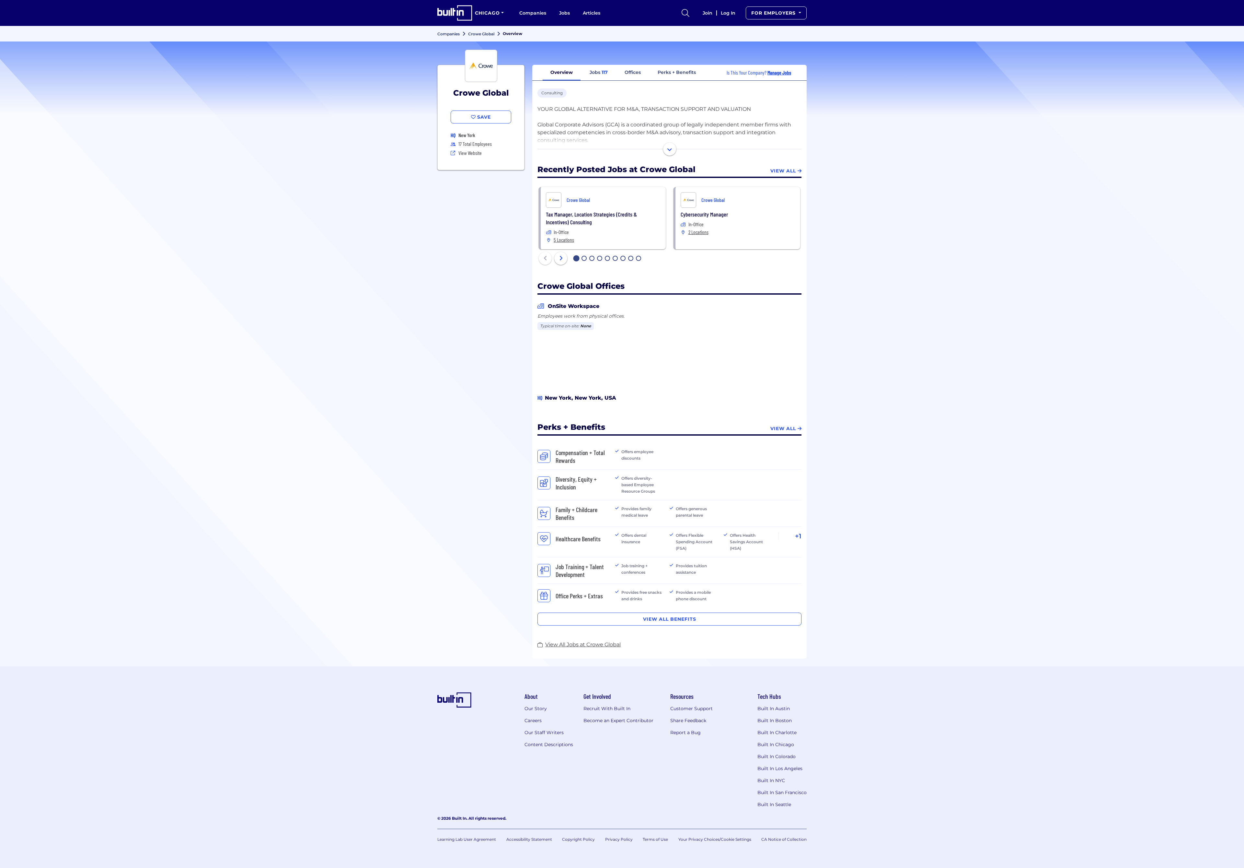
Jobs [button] (599, 72)
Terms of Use (655, 839)
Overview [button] (561, 72)
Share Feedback (688, 720)
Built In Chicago (775, 744)
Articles (591, 13)
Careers (533, 720)
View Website (470, 153)
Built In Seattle (774, 804)
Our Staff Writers (544, 732)
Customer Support (691, 708)
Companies (532, 13)
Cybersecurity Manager (704, 214)
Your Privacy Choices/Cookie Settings (714, 839)
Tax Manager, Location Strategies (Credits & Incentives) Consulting (591, 218)
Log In (728, 13)
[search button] (685, 13)
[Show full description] (669, 149)
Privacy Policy (619, 839)
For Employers (774, 13)
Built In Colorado (776, 756)
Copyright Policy (578, 839)
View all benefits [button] (669, 619)
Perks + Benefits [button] (677, 72)
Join (707, 13)
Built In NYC (771, 780)
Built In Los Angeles (779, 768)
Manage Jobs (779, 72)
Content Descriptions (548, 744)
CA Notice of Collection (784, 839)
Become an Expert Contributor (618, 720)
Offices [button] (633, 72)
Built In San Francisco (782, 792)
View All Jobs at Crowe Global (583, 644)
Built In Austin (773, 708)
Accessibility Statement (529, 839)
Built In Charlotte (777, 732)
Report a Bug (685, 732)
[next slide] (560, 258)
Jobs (564, 13)
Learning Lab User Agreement (466, 839)
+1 (798, 536)
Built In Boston (774, 720)
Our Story (535, 708)
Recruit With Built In (606, 708)
